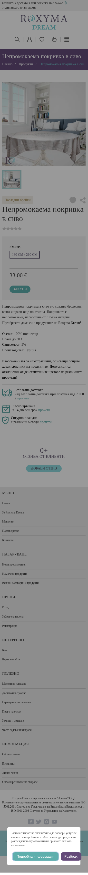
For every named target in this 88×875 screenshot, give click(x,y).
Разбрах (71, 856)
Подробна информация (36, 856)
